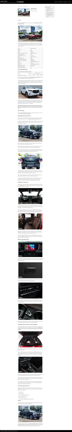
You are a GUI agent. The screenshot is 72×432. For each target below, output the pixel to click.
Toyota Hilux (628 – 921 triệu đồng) (27, 102)
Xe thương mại (22, 6)
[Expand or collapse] (53, 7)
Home (18, 6)
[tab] (19, 20)
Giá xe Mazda (22, 77)
